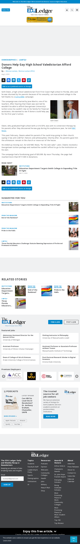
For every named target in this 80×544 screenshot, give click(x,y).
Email (3, 475)
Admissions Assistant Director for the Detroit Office (18, 336)
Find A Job (55, 322)
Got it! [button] (73, 539)
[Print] (3, 80)
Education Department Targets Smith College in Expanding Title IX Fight (48, 169)
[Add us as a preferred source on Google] (29, 80)
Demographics (9, 60)
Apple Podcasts (11, 420)
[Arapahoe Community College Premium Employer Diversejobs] (48, 376)
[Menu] (77, 10)
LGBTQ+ (23, 60)
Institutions (24, 166)
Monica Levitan (11, 71)
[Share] (9, 80)
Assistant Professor (11, 346)
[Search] (72, 10)
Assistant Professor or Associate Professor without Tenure (59, 347)
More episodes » (10, 416)
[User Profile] (67, 10)
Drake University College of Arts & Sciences (19, 360)
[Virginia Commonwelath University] (66, 376)
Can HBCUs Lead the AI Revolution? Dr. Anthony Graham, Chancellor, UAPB (27, 405)
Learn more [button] (7, 540)
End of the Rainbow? (10, 218)
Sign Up (7, 485)
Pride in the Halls (8, 231)
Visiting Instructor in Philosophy (55, 335)
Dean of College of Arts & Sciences (17, 357)
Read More (50, 416)
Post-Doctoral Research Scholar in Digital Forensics (59, 358)
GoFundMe (19, 97)
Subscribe (5, 10)
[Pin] (24, 80)
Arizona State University (51, 362)
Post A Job (71, 322)
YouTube (17, 424)
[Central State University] (14, 376)
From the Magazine (9, 215)
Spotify (8, 424)
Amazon (22, 420)
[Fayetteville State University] (31, 376)
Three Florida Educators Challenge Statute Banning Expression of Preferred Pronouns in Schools (32, 244)
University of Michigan (11, 340)
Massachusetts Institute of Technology (57, 351)
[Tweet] (19, 80)
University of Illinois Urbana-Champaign (18, 349)
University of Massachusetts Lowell (55, 338)
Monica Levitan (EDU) (27, 71)
